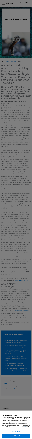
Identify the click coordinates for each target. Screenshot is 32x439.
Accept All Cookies (16, 435)
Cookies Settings (16, 431)
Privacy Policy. (25, 426)
